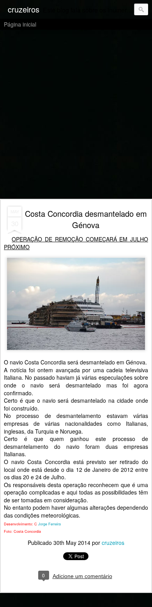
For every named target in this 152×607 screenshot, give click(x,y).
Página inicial (20, 24)
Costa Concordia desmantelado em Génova (86, 219)
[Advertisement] (76, 115)
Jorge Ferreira (49, 524)
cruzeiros (113, 542)
